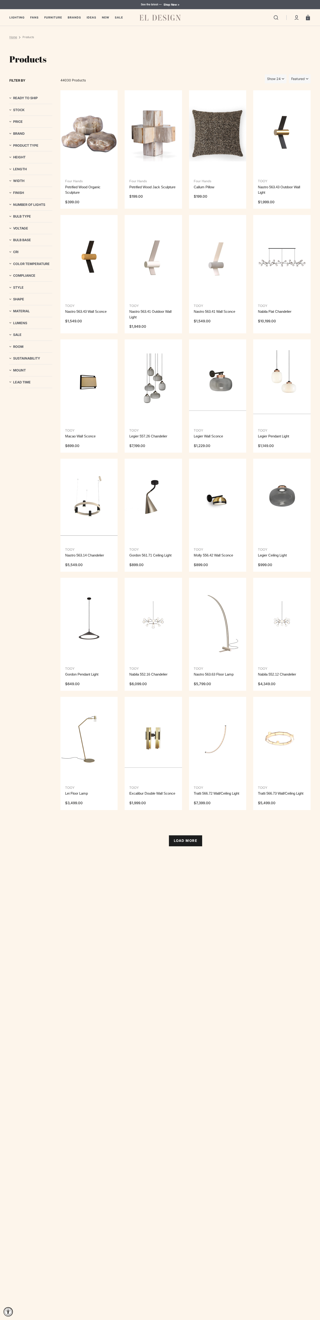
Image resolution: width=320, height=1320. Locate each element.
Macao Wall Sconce (80, 436)
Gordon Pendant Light (81, 674)
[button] (276, 17)
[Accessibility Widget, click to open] (8, 1311)
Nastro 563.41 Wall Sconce (214, 311)
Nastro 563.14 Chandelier (84, 555)
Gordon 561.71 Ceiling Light (150, 555)
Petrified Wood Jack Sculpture (152, 187)
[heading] (30, 98)
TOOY (262, 181)
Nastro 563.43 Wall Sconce (86, 311)
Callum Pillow (204, 187)
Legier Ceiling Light (272, 555)
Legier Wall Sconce (208, 436)
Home (13, 37)
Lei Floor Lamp (76, 793)
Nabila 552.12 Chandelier (277, 674)
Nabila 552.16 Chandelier (148, 674)
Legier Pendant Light (273, 436)
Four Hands (74, 181)
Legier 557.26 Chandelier (148, 436)
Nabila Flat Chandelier (274, 311)
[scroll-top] (310, 1296)
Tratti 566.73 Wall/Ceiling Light (280, 793)
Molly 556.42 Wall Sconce (213, 555)
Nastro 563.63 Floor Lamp (214, 674)
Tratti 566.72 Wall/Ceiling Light (216, 793)
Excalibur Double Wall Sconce (152, 793)
